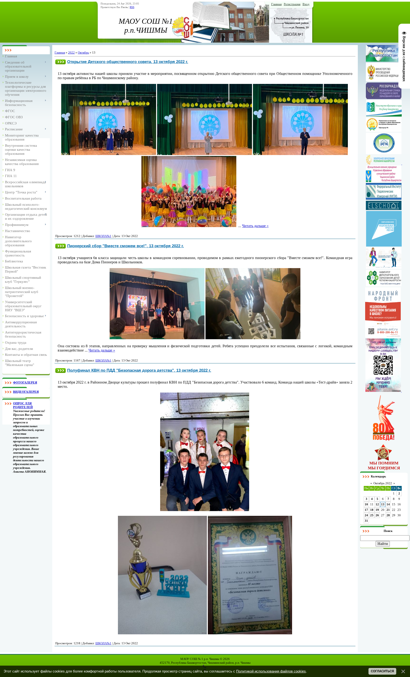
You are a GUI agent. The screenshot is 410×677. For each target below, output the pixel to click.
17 (366, 510)
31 (366, 520)
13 (382, 504)
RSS (132, 7)
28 (388, 515)
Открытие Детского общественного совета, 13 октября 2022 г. (127, 61)
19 (377, 510)
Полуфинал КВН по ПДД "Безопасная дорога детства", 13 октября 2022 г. (139, 370)
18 (371, 510)
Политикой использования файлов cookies (271, 671)
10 (366, 504)
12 (377, 504)
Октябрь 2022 (382, 483)
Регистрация (292, 4)
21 (388, 510)
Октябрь (83, 52)
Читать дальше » (255, 226)
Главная (276, 4)
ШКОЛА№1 (103, 236)
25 (371, 515)
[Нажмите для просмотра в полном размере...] (108, 154)
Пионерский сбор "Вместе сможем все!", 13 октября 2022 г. (125, 245)
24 (366, 515)
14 (388, 504)
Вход (306, 4)
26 (377, 515)
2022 (71, 52)
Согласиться (382, 671)
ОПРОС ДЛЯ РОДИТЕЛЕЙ (23, 405)
